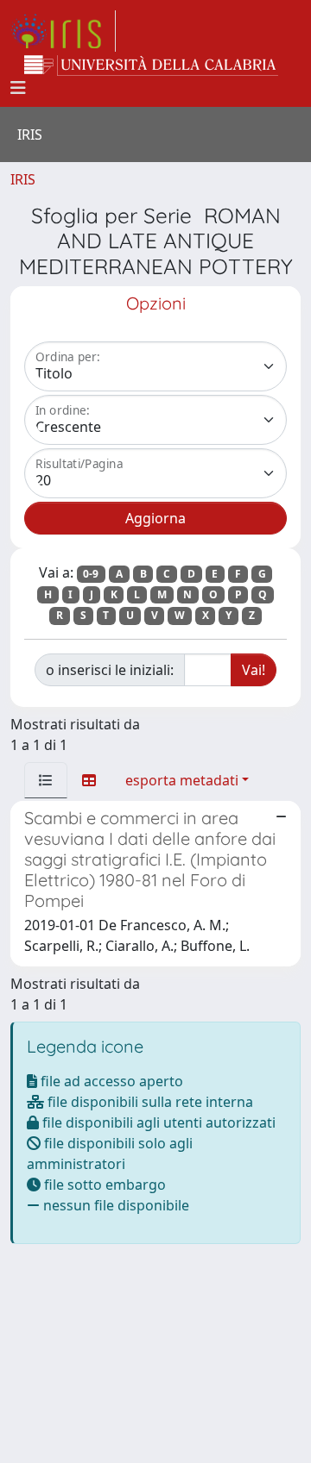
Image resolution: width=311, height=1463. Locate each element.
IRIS (22, 179)
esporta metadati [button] (181, 780)
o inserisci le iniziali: (110, 669)
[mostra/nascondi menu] (18, 88)
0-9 (90, 573)
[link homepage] (63, 31)
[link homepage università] (151, 65)
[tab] (45, 780)
